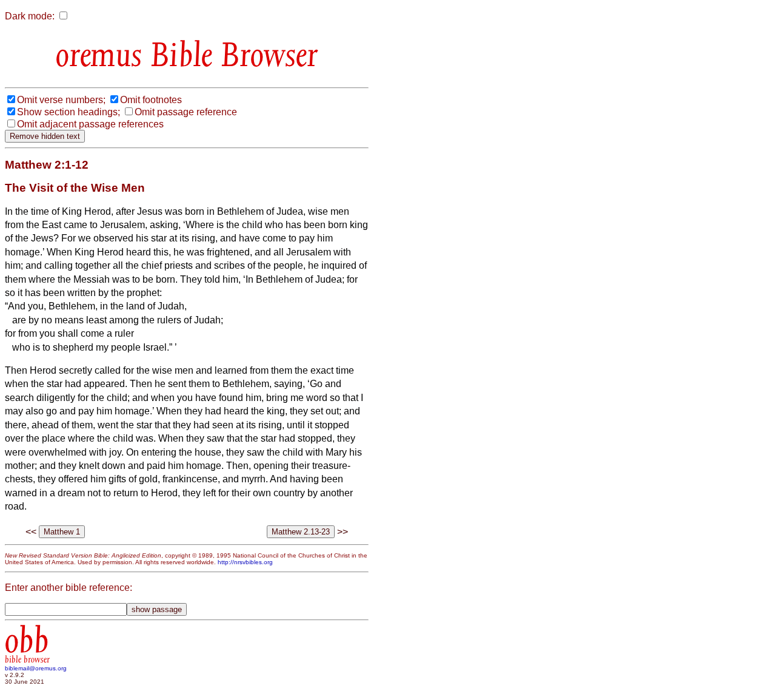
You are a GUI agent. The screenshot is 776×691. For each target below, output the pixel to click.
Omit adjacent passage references (90, 124)
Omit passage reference (186, 112)
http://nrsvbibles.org (245, 562)
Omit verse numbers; (61, 100)
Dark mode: (30, 16)
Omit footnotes (151, 100)
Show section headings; (68, 112)
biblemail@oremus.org (36, 668)
